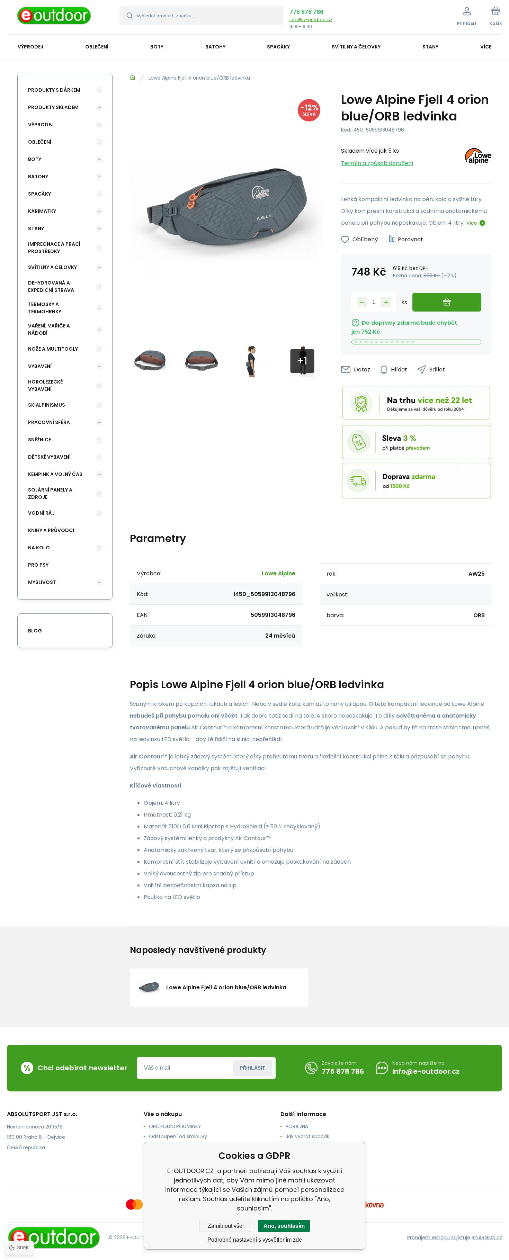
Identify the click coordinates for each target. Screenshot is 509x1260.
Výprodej (41, 124)
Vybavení (40, 366)
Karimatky (42, 211)
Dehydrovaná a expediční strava (51, 286)
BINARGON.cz (487, 1237)
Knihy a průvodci (51, 530)
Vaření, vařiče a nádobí (49, 329)
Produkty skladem (53, 107)
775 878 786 (306, 12)
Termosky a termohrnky (44, 308)
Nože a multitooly (53, 348)
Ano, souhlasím (284, 1226)
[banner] (54, 18)
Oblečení (39, 141)
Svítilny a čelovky (52, 267)
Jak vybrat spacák (307, 1136)
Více (471, 222)
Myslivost (42, 582)
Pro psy (38, 564)
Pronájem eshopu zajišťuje (438, 1237)
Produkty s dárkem (54, 90)
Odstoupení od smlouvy (178, 1136)
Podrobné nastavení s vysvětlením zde (254, 1240)
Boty (34, 159)
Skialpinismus (46, 405)
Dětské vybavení (49, 456)
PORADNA (297, 1126)
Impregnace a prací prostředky (54, 248)
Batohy (38, 176)
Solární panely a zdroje (50, 493)
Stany (36, 228)
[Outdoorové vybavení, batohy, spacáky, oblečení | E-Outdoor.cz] (132, 77)
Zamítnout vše (225, 1226)
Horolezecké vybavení (45, 385)
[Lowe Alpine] (478, 157)
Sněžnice (39, 439)
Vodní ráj (41, 513)
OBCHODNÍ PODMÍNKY (175, 1126)
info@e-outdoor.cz (310, 19)
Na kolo (39, 547)
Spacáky (39, 193)
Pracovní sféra (49, 422)
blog (35, 630)
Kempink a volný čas (55, 474)
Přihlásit (252, 1068)
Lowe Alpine (278, 573)
